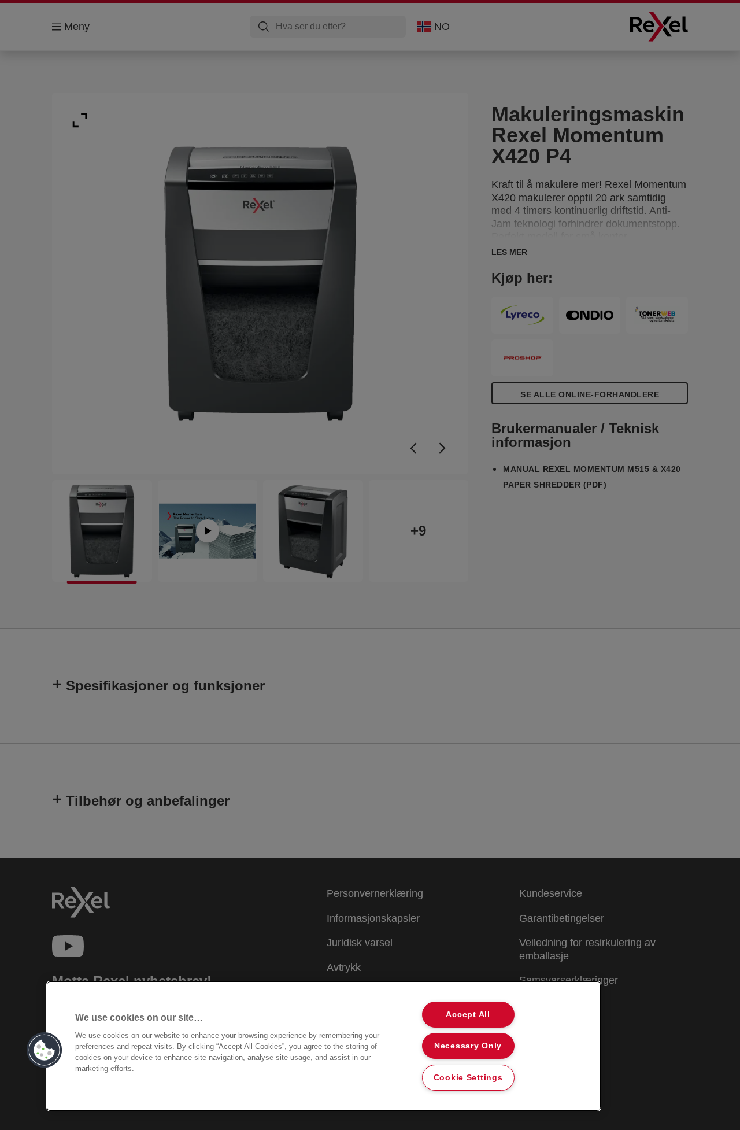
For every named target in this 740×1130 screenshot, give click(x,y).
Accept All (468, 1014)
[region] (323, 1046)
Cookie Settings (468, 1077)
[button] (44, 1050)
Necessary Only (468, 1045)
